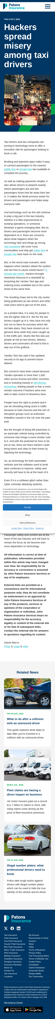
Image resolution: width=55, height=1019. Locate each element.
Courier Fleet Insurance (14, 944)
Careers (32, 941)
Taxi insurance (12, 246)
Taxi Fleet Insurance (13, 941)
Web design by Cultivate (13, 1003)
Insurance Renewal (12, 965)
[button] (48, 7)
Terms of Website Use (38, 959)
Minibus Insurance (12, 956)
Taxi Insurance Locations (10, 975)
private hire (25, 169)
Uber (25, 646)
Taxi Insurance (10, 935)
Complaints (34, 965)
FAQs (7, 646)
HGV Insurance (11, 953)
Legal (17, 646)
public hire (10, 169)
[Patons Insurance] (14, 6)
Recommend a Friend (38, 938)
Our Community (36, 976)
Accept (27, 507)
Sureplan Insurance (13, 962)
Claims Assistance (37, 967)
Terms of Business (37, 950)
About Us (8, 967)
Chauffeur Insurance (13, 959)
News (31, 944)
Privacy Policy (28, 528)
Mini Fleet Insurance (13, 947)
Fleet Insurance (11, 938)
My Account (34, 935)
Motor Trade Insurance (14, 950)
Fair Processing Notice (39, 956)
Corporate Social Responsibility (36, 972)
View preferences (27, 523)
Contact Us (39, 528)
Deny (27, 515)
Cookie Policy (16, 528)
